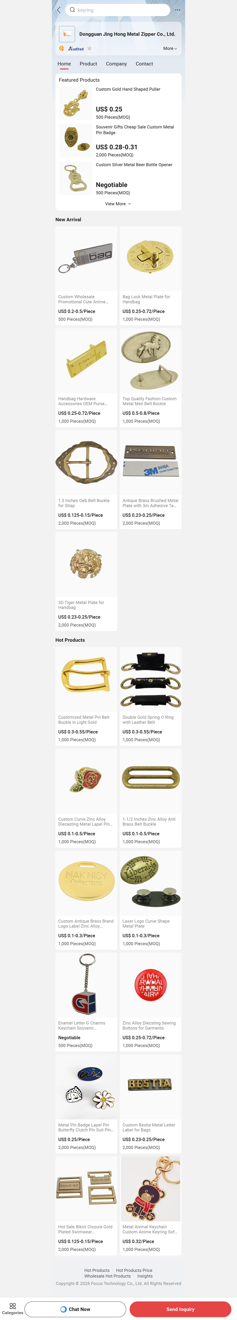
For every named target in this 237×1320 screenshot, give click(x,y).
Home (64, 63)
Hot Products (97, 1270)
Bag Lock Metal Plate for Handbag (146, 299)
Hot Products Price (134, 1270)
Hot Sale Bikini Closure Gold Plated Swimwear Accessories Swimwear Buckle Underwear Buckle (85, 1229)
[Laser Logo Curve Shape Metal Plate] (150, 883)
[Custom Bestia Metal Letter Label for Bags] (150, 1087)
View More (115, 204)
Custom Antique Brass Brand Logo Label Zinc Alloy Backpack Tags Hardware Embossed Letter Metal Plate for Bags (86, 924)
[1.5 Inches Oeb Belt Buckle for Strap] (86, 462)
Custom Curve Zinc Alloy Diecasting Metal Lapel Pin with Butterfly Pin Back (84, 822)
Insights (145, 1276)
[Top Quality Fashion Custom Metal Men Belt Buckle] (150, 360)
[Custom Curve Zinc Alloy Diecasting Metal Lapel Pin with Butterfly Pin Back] (86, 781)
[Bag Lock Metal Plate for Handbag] (150, 258)
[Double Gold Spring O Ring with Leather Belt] (150, 679)
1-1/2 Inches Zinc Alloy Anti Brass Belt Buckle (149, 822)
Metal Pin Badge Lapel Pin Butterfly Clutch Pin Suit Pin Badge (84, 1127)
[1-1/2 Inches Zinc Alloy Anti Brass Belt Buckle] (150, 781)
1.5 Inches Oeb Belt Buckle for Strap (84, 503)
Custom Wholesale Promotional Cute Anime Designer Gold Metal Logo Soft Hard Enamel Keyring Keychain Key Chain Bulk (83, 299)
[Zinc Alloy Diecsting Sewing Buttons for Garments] (150, 985)
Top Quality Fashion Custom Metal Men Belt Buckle (150, 401)
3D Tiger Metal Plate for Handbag (81, 605)
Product (88, 63)
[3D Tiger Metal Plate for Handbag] (86, 564)
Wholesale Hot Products (107, 1276)
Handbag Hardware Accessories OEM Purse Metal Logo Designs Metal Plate (83, 401)
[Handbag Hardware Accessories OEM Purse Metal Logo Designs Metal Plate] (86, 360)
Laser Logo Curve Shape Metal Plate (146, 924)
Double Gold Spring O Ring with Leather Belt (148, 720)
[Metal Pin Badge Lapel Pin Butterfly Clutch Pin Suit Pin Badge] (86, 1087)
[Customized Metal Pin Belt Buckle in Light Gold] (86, 679)
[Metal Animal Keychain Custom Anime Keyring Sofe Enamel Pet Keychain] (150, 1188)
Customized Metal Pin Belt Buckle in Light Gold (83, 720)
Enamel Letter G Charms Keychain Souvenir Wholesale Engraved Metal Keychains (83, 1025)
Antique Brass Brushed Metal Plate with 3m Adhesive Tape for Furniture (150, 503)
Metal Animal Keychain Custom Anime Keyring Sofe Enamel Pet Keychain (150, 1229)
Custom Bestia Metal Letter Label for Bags (149, 1127)
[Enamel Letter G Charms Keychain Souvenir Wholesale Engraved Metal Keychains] (86, 985)
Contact (144, 63)
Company (116, 63)
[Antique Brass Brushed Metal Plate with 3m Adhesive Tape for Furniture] (150, 462)
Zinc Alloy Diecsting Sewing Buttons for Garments (149, 1025)
